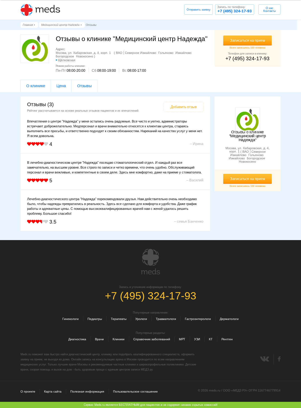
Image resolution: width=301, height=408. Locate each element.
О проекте (27, 391)
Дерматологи (229, 319)
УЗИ (197, 339)
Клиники (118, 339)
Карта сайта (52, 391)
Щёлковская (66, 60)
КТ (211, 339)
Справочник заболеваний (151, 339)
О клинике (35, 86)
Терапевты (118, 319)
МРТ (182, 339)
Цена (61, 86)
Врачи (99, 339)
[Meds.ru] (150, 262)
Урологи (141, 319)
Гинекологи (70, 319)
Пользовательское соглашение (135, 391)
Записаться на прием (247, 40)
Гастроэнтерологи (198, 319)
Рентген (227, 339)
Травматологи (166, 319)
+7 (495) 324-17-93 (234, 9)
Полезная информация (87, 391)
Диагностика (77, 339)
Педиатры (94, 319)
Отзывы (84, 86)
